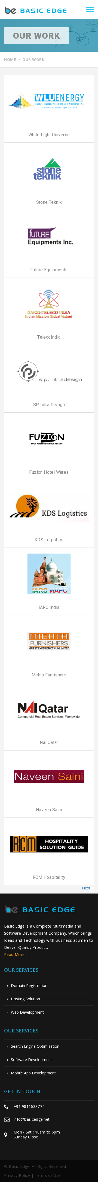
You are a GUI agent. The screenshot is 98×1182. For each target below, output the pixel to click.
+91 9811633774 (29, 1106)
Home (10, 59)
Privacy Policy (17, 1175)
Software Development (31, 1059)
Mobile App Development (33, 1073)
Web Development (27, 1012)
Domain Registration (29, 985)
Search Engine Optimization (35, 1046)
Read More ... (16, 954)
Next (86, 888)
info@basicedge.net (32, 1119)
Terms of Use (48, 1175)
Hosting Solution (25, 998)
